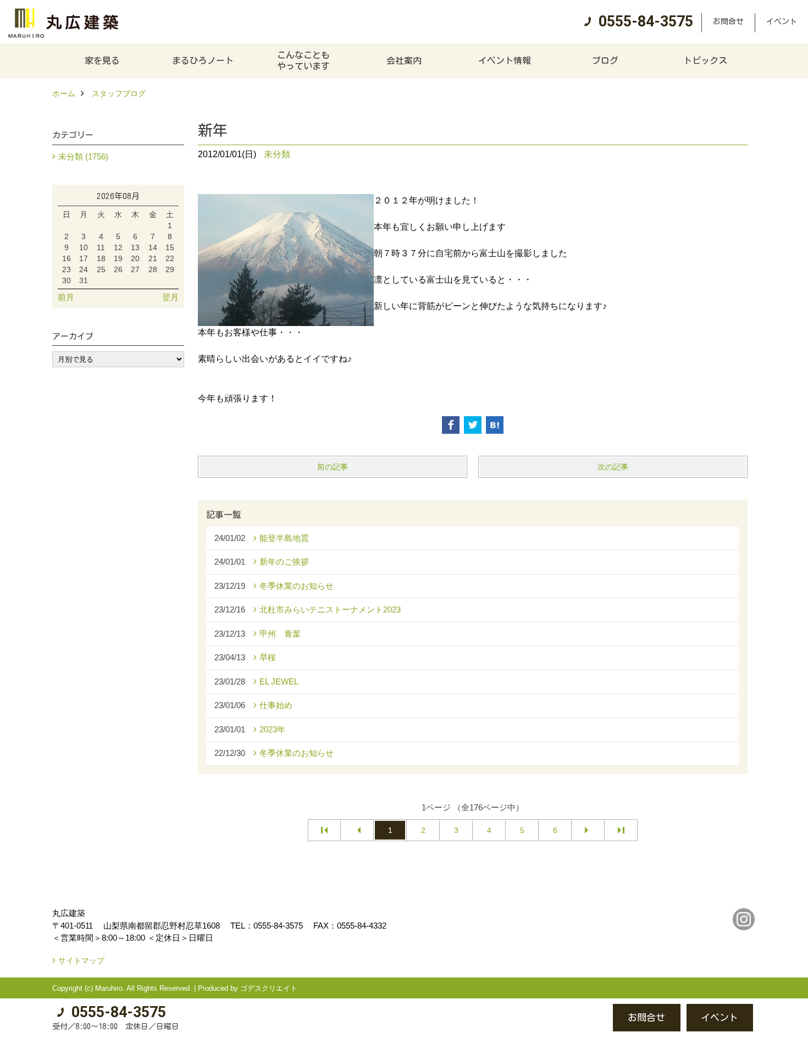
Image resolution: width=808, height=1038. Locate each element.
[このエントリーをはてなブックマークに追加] (494, 425)
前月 (66, 297)
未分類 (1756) (83, 156)
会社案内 (404, 60)
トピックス (705, 60)
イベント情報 (504, 60)
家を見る (102, 60)
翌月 (170, 297)
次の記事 (612, 466)
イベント (781, 21)
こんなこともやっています (303, 60)
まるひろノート (203, 60)
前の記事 (332, 466)
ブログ (605, 60)
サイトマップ (81, 960)
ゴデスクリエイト (268, 988)
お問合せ (728, 21)
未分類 (277, 154)
